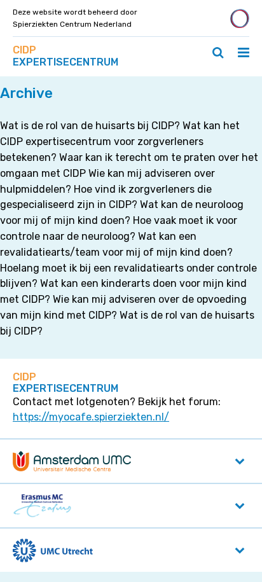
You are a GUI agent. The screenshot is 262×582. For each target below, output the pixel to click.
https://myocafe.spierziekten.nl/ (91, 417)
